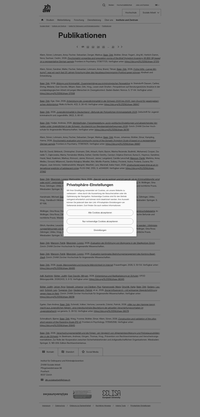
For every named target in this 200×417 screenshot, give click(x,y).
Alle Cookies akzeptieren (100, 212)
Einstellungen (100, 230)
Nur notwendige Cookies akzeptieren (100, 221)
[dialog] (100, 208)
